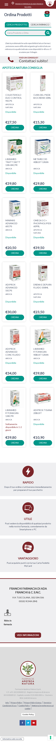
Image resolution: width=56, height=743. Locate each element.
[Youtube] (33, 723)
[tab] (40, 24)
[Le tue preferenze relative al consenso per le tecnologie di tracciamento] (51, 738)
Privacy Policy (16, 702)
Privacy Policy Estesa (33, 702)
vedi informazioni (28, 635)
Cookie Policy (24, 705)
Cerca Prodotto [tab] (17, 24)
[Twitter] (28, 723)
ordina (15, 127)
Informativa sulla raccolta (12, 739)
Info (7, 702)
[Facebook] (22, 723)
